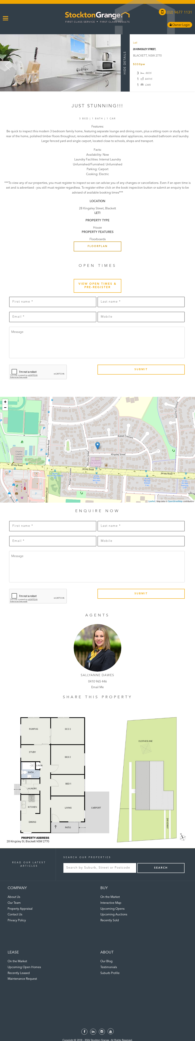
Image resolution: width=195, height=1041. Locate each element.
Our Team (14, 903)
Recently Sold (109, 920)
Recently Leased (19, 973)
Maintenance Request (22, 978)
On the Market (110, 897)
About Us (14, 897)
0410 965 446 (97, 681)
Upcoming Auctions (113, 914)
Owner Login (181, 25)
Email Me (97, 687)
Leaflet (152, 501)
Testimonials (108, 967)
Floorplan (98, 246)
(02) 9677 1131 (179, 12)
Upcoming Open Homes (24, 967)
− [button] (5, 407)
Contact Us (15, 914)
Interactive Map (110, 903)
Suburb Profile (110, 973)
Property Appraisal (20, 908)
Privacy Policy (17, 920)
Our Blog (106, 961)
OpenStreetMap (175, 501)
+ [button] (5, 401)
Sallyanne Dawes (97, 675)
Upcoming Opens (112, 908)
